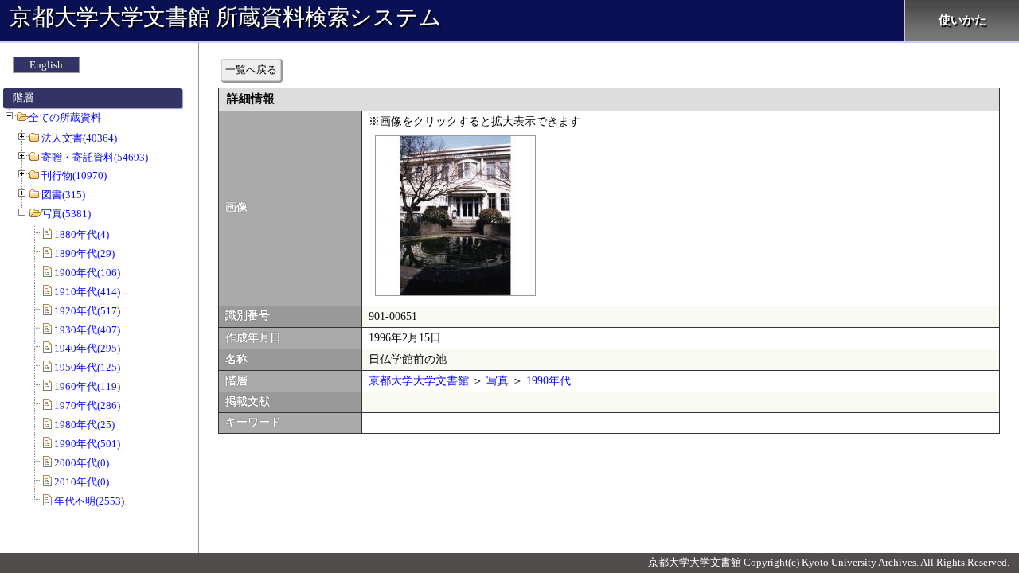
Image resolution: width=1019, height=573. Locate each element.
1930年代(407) (87, 330)
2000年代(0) (81, 463)
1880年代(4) (81, 234)
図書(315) (63, 195)
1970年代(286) (87, 405)
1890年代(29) (84, 253)
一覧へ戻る (251, 70)
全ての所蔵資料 (65, 117)
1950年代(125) (87, 367)
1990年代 (548, 381)
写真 (497, 381)
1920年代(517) (87, 311)
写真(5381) (66, 214)
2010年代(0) (81, 482)
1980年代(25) (84, 425)
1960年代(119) (87, 386)
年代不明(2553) (89, 501)
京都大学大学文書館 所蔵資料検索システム (226, 17)
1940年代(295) (87, 348)
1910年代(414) (87, 292)
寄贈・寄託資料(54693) (94, 157)
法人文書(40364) (79, 138)
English (46, 65)
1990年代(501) (87, 444)
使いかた (962, 20)
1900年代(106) (87, 273)
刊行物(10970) (74, 175)
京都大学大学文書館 (419, 381)
